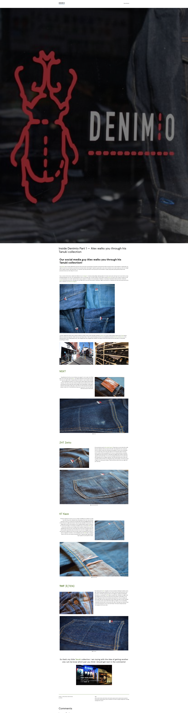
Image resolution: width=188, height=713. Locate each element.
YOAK (90, 525)
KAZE (85, 532)
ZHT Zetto (65, 442)
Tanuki (122, 335)
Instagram (85, 276)
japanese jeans (121, 698)
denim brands (99, 698)
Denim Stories (70, 696)
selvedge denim (97, 700)
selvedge (127, 699)
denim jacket (110, 698)
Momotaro (116, 337)
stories (102, 700)
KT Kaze (64, 514)
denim (96, 698)
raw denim (115, 699)
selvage (118, 699)
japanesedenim (103, 699)
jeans (107, 699)
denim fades (105, 698)
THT (103, 590)
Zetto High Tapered (108, 447)
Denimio (62, 266)
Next (130, 416)
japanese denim (115, 698)
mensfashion (110, 699)
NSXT (62, 371)
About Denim (65, 696)
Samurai (121, 337)
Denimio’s (70, 281)
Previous (58, 416)
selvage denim (122, 699)
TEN (107, 595)
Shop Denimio (126, 3)
